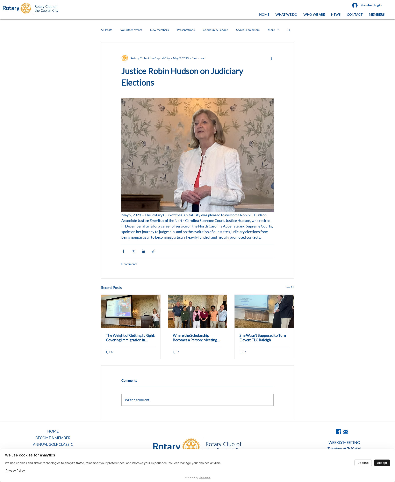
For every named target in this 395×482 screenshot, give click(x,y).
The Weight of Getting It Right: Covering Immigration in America (130, 337)
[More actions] (271, 58)
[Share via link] (154, 251)
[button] (286, 14)
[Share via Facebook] (123, 251)
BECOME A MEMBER (53, 437)
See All (290, 287)
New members (159, 30)
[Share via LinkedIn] (143, 251)
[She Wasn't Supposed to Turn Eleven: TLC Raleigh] (264, 311)
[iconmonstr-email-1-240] (345, 431)
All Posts (106, 30)
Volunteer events (131, 30)
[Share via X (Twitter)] (133, 251)
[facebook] (338, 431)
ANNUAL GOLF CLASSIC (53, 444)
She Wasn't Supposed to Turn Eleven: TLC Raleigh (262, 337)
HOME (53, 431)
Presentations (186, 30)
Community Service (215, 30)
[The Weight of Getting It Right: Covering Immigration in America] (130, 311)
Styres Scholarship (248, 30)
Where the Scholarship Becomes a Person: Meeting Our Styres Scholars (195, 337)
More (271, 30)
